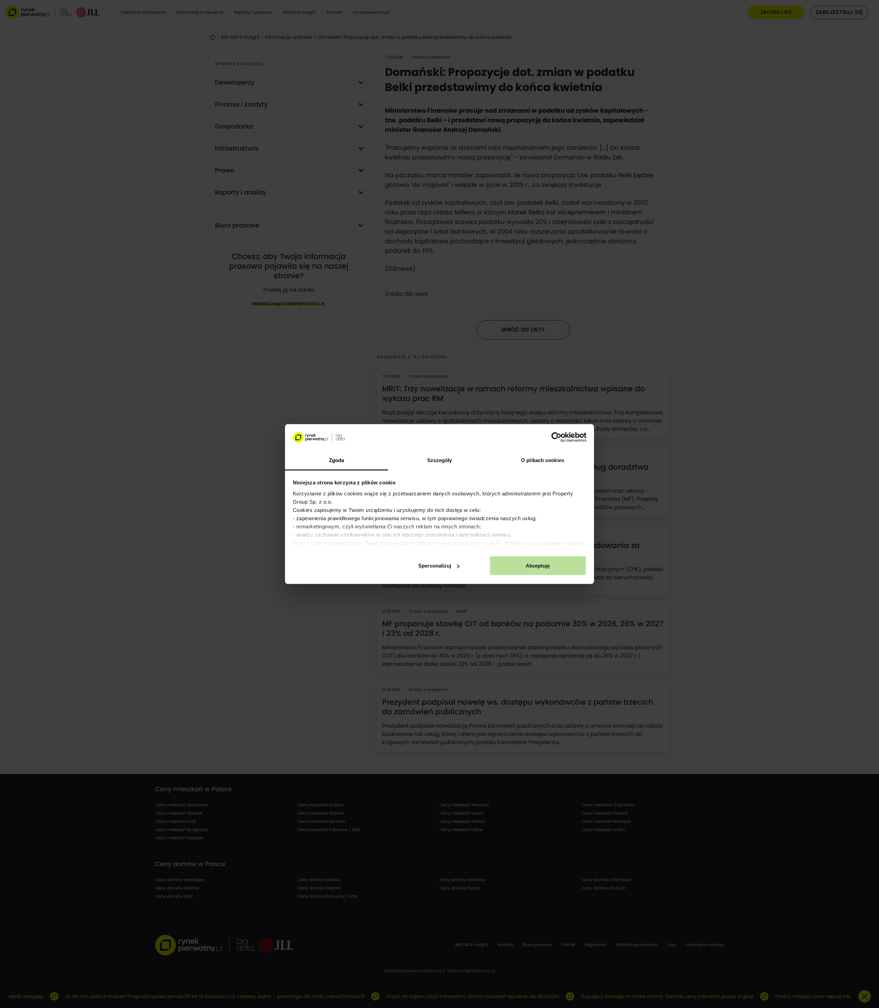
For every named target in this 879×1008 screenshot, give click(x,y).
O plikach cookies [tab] (542, 460)
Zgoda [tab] (336, 460)
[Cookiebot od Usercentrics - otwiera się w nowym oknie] (556, 437)
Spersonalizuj (434, 566)
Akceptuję (538, 566)
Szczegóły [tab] (439, 460)
